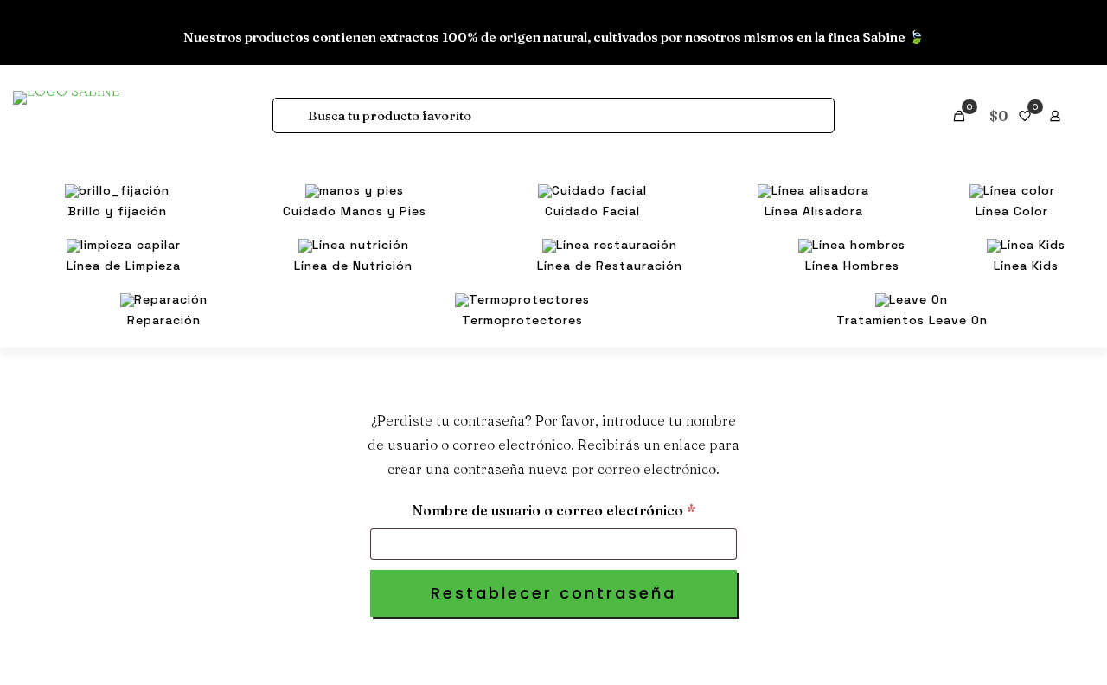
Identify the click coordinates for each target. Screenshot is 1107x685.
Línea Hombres (67, 326)
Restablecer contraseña (553, 593)
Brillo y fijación (66, 101)
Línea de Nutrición (76, 270)
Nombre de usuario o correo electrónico (574, 510)
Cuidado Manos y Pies (84, 129)
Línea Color (56, 214)
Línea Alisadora (67, 185)
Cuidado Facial (63, 158)
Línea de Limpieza (73, 242)
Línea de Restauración (87, 298)
